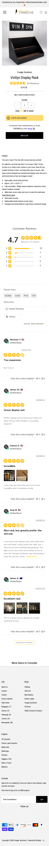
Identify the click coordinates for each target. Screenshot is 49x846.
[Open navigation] (6, 12)
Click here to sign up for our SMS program (15, 790)
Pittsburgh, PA (6, 714)
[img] (11, 83)
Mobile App (5, 751)
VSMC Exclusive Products (33, 710)
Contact (4, 695)
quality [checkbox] (8, 295)
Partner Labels (29, 698)
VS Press (27, 706)
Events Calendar (7, 698)
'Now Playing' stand (8, 195)
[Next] (13, 25)
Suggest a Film (6, 759)
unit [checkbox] (34, 295)
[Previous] (6, 25)
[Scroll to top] (43, 840)
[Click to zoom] (43, 25)
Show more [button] (9, 302)
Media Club (5, 747)
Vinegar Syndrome (30, 702)
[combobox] (34, 323)
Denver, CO (5, 710)
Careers (4, 691)
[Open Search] (41, 12)
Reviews (4, 755)
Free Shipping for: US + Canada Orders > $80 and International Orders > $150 (24, 2)
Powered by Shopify (34, 840)
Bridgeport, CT (6, 706)
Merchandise (28, 695)
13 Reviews (33, 83)
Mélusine (4, 767)
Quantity (24, 100)
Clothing (27, 687)
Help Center (5, 702)
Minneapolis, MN (7, 722)
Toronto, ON (5, 718)
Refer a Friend (6, 763)
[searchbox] (24, 308)
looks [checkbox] (17, 295)
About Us (4, 687)
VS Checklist (5, 739)
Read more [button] (32, 556)
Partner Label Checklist (9, 743)
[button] (37, 378)
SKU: (16, 95)
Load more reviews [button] (24, 642)
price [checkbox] (26, 295)
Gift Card (27, 691)
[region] (24, 248)
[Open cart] (46, 12)
